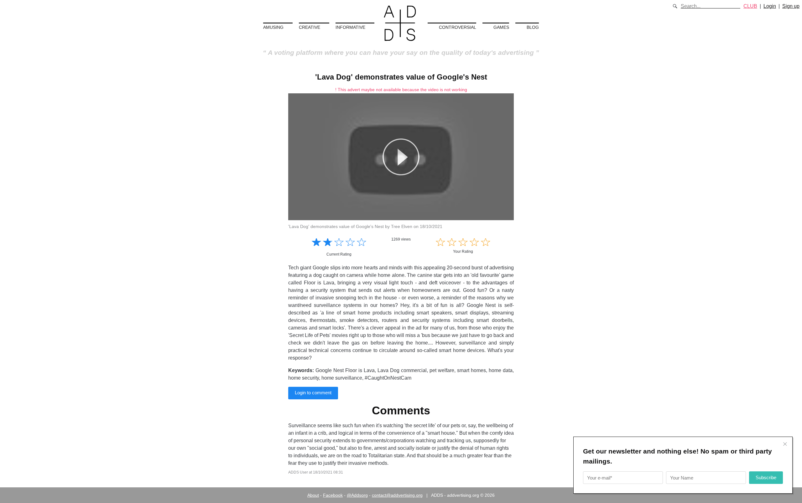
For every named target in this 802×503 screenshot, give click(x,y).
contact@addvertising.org (397, 495)
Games (501, 27)
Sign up (790, 6)
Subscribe (766, 477)
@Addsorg (357, 495)
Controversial (457, 27)
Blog (533, 27)
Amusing (273, 27)
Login (769, 6)
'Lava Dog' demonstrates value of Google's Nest (401, 77)
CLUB (750, 6)
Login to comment (313, 392)
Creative (309, 27)
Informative (350, 27)
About (313, 495)
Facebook (333, 495)
